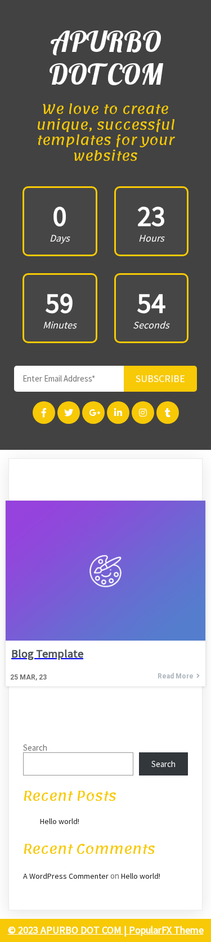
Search (35, 747)
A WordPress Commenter (66, 876)
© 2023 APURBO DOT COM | (68, 929)
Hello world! (59, 821)
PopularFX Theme (166, 929)
